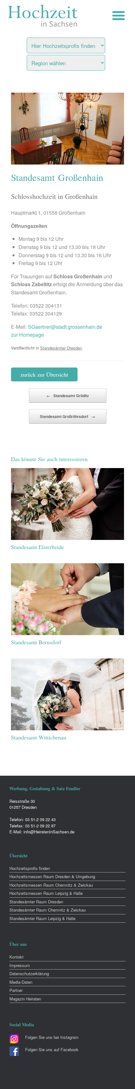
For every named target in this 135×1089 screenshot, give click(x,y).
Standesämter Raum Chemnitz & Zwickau (47, 910)
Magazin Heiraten (25, 999)
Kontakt (16, 957)
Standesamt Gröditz (67, 395)
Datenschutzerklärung (29, 973)
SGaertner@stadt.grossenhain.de (65, 326)
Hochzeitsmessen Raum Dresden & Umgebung (52, 876)
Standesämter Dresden (61, 348)
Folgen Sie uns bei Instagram (51, 1037)
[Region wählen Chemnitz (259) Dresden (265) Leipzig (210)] (74, 61)
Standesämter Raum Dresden (36, 902)
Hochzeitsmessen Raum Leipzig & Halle (46, 893)
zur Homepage (27, 334)
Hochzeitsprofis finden (29, 868)
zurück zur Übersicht (44, 374)
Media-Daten (20, 982)
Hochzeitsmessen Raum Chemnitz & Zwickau (51, 885)
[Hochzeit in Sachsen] (43, 15)
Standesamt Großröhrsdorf (67, 416)
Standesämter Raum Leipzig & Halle (42, 918)
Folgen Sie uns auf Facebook (51, 1049)
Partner (16, 990)
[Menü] (120, 15)
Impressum (19, 965)
